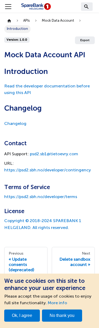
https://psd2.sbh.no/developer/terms (40, 197)
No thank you (62, 315)
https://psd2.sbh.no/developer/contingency (47, 170)
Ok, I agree (22, 315)
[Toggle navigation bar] (8, 7)
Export (84, 40)
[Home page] (9, 21)
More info (57, 303)
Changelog (15, 124)
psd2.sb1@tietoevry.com (54, 154)
